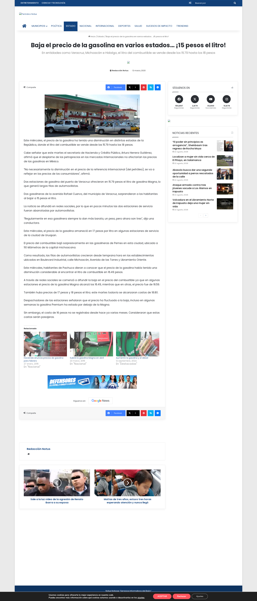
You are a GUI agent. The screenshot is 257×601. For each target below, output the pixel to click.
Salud (138, 26)
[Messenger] (158, 87)
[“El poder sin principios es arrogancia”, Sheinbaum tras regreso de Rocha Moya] (225, 145)
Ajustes (199, 596)
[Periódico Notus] (28, 14)
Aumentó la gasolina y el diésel (132, 357)
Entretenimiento (30, 2)
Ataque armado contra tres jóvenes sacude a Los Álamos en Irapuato (192, 188)
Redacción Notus (120, 70)
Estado (70, 26)
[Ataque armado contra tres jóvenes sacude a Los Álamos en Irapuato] (225, 189)
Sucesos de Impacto (159, 26)
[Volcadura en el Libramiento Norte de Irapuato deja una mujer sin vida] (225, 203)
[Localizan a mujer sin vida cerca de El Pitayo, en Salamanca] (225, 160)
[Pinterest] (144, 87)
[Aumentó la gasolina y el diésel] (137, 344)
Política (56, 26)
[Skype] (151, 87)
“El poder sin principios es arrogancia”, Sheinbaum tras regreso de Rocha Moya (190, 145)
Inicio (93, 36)
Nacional (85, 26)
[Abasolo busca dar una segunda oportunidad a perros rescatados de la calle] (225, 174)
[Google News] (100, 401)
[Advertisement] (92, 430)
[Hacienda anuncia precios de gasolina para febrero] (45, 344)
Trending (182, 26)
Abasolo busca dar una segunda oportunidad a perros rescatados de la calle (193, 173)
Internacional (105, 26)
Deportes (124, 26)
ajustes (141, 597)
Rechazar (181, 596)
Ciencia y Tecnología (53, 2)
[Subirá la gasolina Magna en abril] (91, 344)
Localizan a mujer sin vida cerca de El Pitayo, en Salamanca (194, 158)
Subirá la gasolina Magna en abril (87, 357)
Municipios (38, 26)
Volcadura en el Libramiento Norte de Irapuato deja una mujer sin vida (193, 203)
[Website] (28, 454)
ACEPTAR (162, 596)
